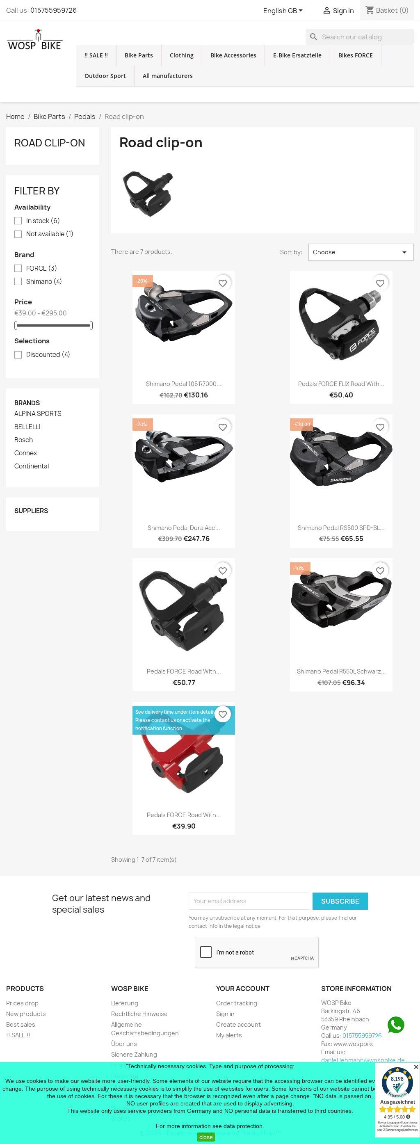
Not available (50, 234)
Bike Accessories (233, 55)
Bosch (23, 440)
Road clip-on (49, 143)
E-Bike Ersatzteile (297, 55)
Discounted (48, 355)
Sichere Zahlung (134, 1054)
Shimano (44, 282)
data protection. (244, 1126)
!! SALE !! (96, 55)
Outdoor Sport (105, 76)
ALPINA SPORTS (38, 414)
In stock (43, 221)
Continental (31, 466)
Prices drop (22, 1003)
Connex (25, 453)
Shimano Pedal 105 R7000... (183, 384)
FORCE (41, 269)
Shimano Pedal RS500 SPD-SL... (341, 528)
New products (26, 1014)
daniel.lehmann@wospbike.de (363, 1060)
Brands (27, 403)
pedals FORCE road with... (184, 671)
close (206, 1137)
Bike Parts (139, 55)
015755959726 (53, 10)
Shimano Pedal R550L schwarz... (341, 671)
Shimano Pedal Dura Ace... (184, 528)
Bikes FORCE (355, 55)
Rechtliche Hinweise (139, 1014)
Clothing (182, 55)
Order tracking (236, 1003)
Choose (361, 252)
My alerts (229, 1035)
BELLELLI (27, 427)
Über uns (124, 1044)
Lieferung (124, 1003)
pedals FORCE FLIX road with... (341, 384)
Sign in (225, 1014)
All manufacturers (168, 76)
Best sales (20, 1024)
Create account (238, 1024)
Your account (242, 988)
